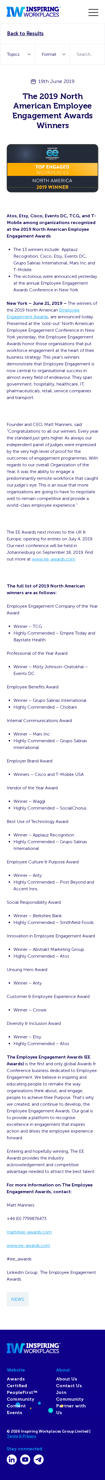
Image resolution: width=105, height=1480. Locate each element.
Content (16, 1405)
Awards (16, 1379)
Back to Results (25, 34)
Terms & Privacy (21, 1436)
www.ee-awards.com (53, 559)
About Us (66, 1379)
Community (20, 1399)
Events (14, 1412)
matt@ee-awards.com (29, 1232)
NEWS (17, 1299)
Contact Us (69, 1385)
